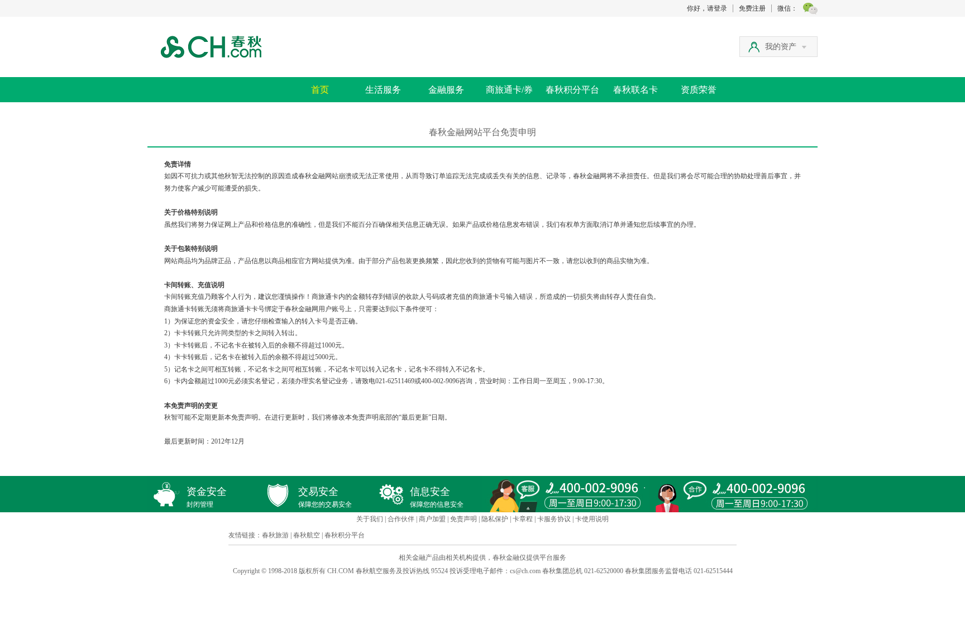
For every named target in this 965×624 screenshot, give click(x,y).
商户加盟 (432, 519)
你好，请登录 (707, 8)
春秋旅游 (275, 535)
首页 (320, 89)
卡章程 (523, 519)
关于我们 (369, 519)
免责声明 (463, 519)
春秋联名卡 (635, 89)
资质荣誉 (698, 89)
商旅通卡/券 (509, 89)
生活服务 (383, 89)
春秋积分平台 (572, 89)
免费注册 (752, 8)
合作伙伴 (401, 519)
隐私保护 (494, 519)
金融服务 (446, 89)
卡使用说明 (592, 519)
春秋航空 (306, 535)
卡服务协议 (554, 519)
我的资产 (780, 46)
